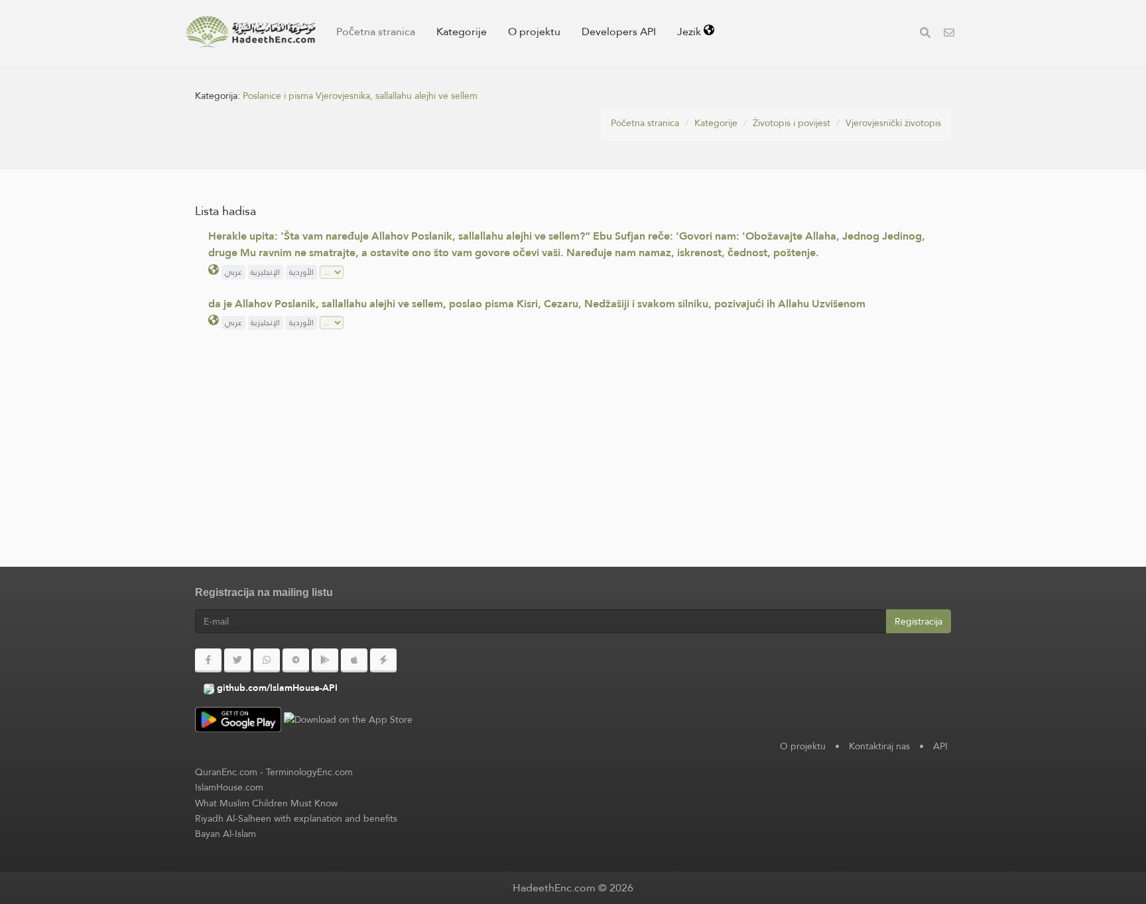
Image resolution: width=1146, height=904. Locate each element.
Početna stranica (375, 31)
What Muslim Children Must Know (266, 803)
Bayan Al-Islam (225, 833)
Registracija (918, 621)
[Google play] (325, 660)
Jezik (690, 31)
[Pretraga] (925, 34)
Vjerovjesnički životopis (893, 122)
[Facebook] (208, 660)
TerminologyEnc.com (309, 772)
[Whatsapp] (266, 660)
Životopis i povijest (791, 122)
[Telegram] (296, 660)
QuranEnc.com (226, 772)
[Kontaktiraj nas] (949, 34)
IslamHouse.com (229, 787)
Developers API (619, 31)
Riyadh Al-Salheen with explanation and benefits (296, 818)
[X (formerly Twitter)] (237, 660)
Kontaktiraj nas (879, 746)
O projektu (534, 31)
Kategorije (461, 31)
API (940, 746)
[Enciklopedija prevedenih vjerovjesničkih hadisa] (250, 32)
